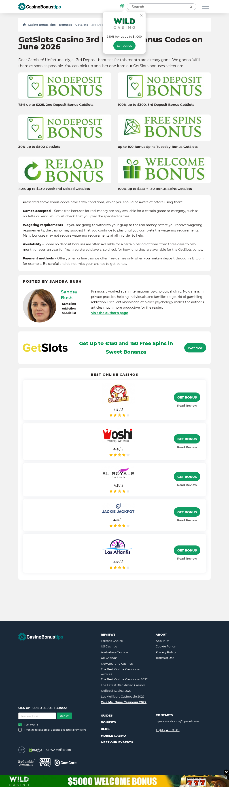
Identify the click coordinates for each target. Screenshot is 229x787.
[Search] (190, 6)
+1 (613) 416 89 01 (167, 730)
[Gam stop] (45, 762)
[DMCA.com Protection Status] (35, 750)
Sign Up (64, 716)
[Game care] (65, 762)
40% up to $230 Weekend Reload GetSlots (54, 189)
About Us (162, 641)
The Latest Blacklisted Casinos (123, 685)
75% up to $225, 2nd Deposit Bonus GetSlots (55, 105)
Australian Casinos (114, 652)
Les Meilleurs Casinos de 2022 (122, 696)
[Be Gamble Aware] (26, 762)
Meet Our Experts (117, 742)
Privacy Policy (166, 652)
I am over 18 (31, 724)
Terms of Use (165, 658)
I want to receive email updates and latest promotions (55, 729)
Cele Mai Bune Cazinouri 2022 (124, 702)
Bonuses (65, 24)
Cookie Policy (166, 646)
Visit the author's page (109, 313)
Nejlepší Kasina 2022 (116, 690)
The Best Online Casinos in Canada (120, 671)
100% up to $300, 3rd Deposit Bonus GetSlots (156, 105)
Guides (107, 715)
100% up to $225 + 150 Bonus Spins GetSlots (155, 189)
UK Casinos (109, 658)
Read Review (187, 405)
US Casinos (109, 646)
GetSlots (81, 24)
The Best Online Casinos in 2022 (124, 679)
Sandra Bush (69, 294)
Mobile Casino (113, 735)
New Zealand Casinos (117, 663)
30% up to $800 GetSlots (39, 147)
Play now (195, 347)
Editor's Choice (112, 641)
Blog (105, 729)
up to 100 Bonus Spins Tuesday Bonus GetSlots (158, 147)
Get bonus (124, 45)
